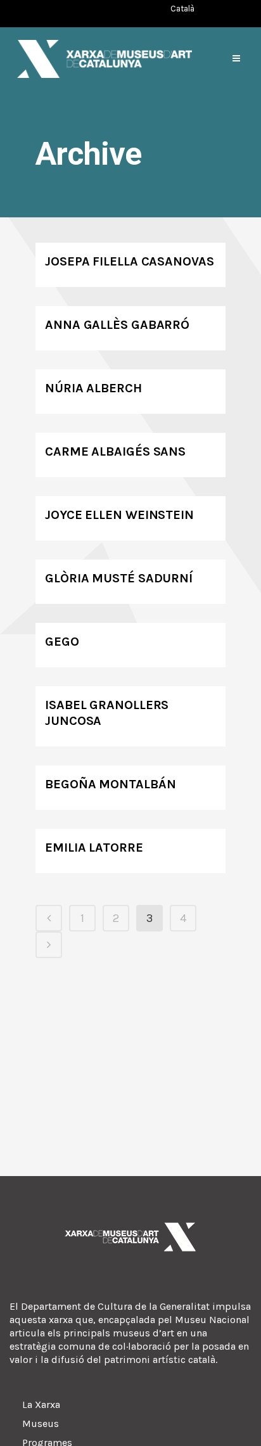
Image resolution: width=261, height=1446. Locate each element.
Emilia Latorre (94, 847)
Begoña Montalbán (110, 784)
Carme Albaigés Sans (115, 451)
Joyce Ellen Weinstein (119, 515)
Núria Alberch (93, 388)
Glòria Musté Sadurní (119, 578)
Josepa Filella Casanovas (129, 261)
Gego (62, 641)
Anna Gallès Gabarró (117, 324)
